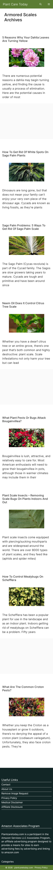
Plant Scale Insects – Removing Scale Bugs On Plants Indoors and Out (25, 499)
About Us (6, 789)
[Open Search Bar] (40, 4)
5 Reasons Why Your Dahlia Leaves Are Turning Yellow (25, 39)
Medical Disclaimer (12, 802)
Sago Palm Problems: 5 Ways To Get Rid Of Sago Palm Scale (23, 227)
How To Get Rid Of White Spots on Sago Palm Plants (25, 153)
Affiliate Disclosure (12, 807)
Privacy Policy (9, 798)
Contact (5, 784)
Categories (7, 861)
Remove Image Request (14, 793)
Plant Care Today (15, 4)
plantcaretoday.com (23, 867)
